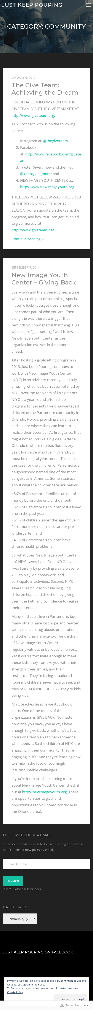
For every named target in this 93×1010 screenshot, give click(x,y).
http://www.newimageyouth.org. (47, 186)
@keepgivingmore (35, 173)
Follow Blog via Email (27, 835)
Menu (88, 5)
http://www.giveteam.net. (33, 230)
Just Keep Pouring (32, 5)
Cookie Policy (15, 992)
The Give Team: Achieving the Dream (45, 88)
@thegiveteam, (56, 140)
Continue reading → (28, 239)
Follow (12, 881)
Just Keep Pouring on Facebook (38, 952)
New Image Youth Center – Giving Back (43, 278)
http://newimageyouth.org (44, 791)
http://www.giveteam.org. (33, 115)
